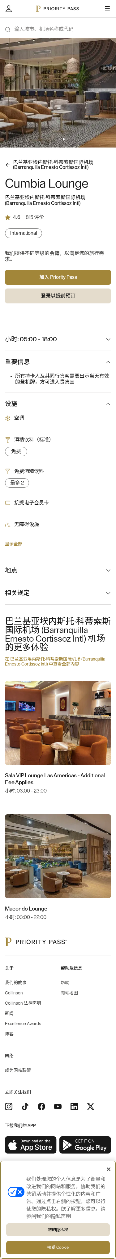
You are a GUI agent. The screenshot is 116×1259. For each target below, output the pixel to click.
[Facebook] (41, 1106)
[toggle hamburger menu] (107, 8)
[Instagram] (8, 1106)
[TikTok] (25, 1106)
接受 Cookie (58, 1247)
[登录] (8, 8)
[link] (31, 1145)
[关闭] (108, 1169)
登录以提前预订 (58, 295)
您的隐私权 (58, 1230)
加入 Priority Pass (58, 277)
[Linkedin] (74, 1106)
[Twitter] (90, 1106)
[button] (45, 139)
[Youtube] (58, 1106)
